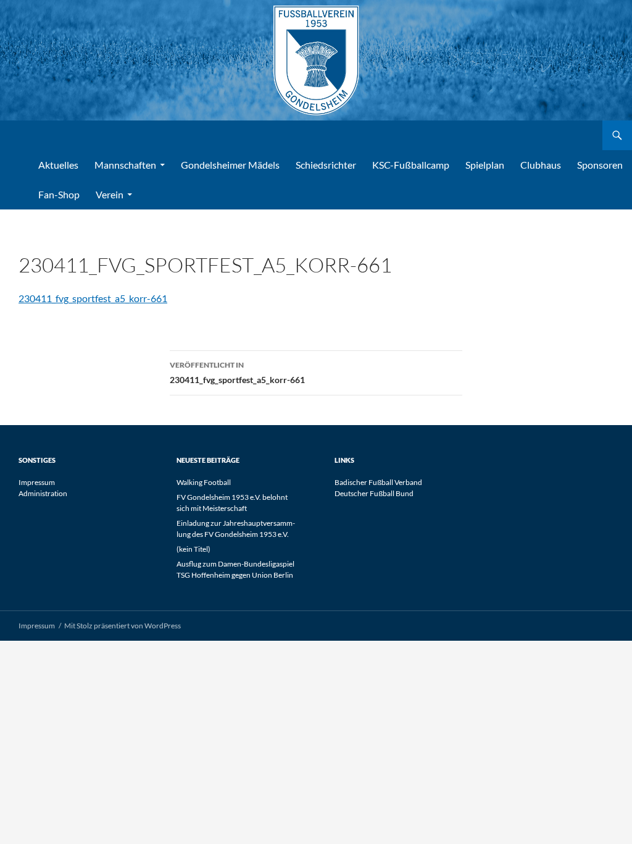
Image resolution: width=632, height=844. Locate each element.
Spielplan (484, 165)
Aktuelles (58, 165)
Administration (43, 493)
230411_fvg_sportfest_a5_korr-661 (93, 298)
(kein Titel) (193, 549)
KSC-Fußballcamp (410, 165)
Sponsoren (600, 165)
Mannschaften (125, 165)
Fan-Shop (59, 194)
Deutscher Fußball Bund (374, 493)
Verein (109, 194)
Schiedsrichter (326, 165)
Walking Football (204, 482)
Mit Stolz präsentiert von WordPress (122, 625)
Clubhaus (540, 165)
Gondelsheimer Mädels (230, 165)
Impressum (37, 482)
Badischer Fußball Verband (378, 482)
